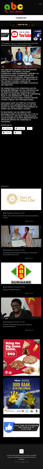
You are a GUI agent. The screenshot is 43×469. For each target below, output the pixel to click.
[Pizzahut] (21, 375)
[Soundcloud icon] (25, 462)
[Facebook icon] (17, 462)
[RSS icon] (28, 462)
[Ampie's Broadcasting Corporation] (15, 7)
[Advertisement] (21, 161)
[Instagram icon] (21, 462)
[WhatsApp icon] (15, 462)
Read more (30, 221)
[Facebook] (21, 436)
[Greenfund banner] (21, 413)
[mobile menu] (40, 4)
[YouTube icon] (19, 462)
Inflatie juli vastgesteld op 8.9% (11, 289)
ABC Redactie (8, 213)
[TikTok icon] (23, 462)
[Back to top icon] (21, 451)
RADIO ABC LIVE (23, 24)
